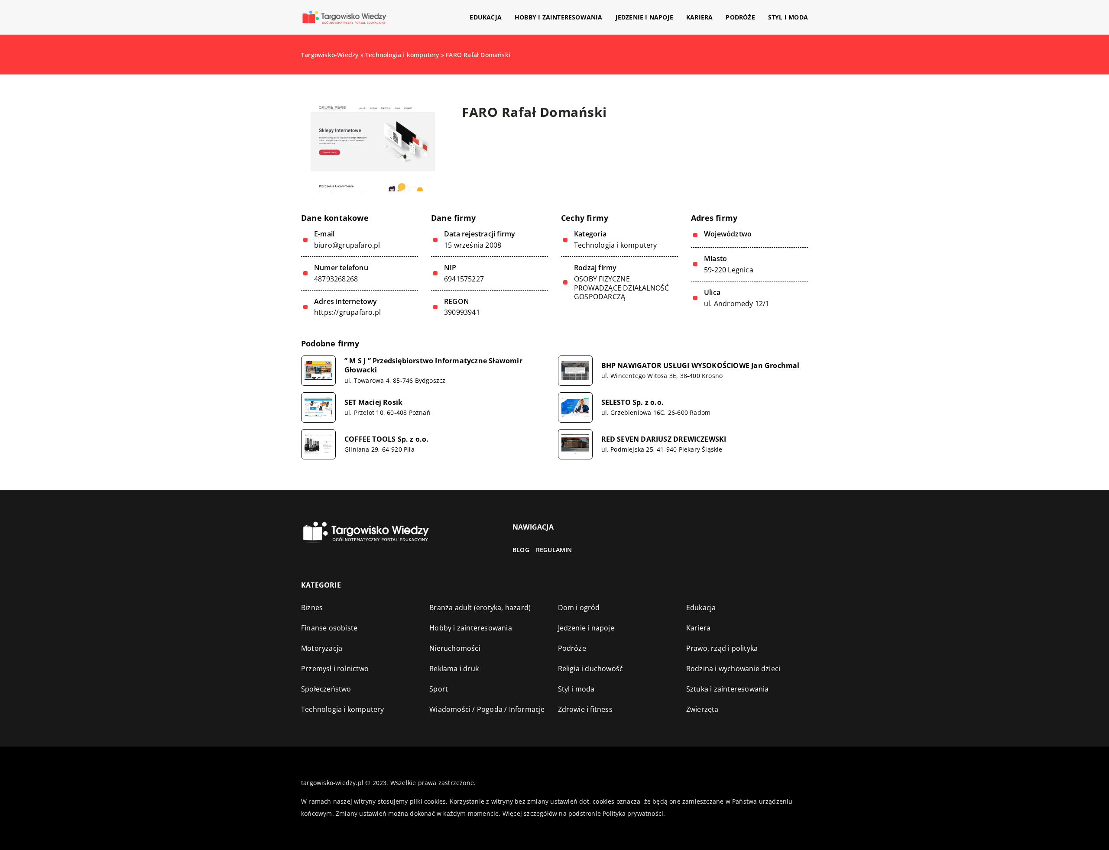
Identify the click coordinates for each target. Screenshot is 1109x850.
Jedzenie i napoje (644, 17)
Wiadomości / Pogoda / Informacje (487, 709)
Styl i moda (788, 17)
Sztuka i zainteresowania (727, 689)
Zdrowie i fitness (585, 709)
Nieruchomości (454, 648)
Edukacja (486, 17)
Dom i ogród (579, 607)
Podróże (740, 17)
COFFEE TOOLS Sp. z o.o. (386, 439)
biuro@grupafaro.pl (347, 245)
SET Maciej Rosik (373, 402)
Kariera (699, 17)
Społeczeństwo (326, 689)
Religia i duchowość (590, 668)
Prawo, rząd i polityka (722, 648)
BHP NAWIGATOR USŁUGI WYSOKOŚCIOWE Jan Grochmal (700, 365)
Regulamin (554, 550)
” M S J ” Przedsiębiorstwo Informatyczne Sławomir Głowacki (433, 365)
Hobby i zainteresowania (559, 17)
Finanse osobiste (329, 628)
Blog (520, 550)
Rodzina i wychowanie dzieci (733, 668)
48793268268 (336, 279)
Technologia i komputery (615, 245)
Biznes (312, 607)
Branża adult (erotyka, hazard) (480, 607)
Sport (438, 689)
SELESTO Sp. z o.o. (632, 402)
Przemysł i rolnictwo (335, 668)
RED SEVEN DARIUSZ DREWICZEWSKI (663, 439)
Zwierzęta (702, 709)
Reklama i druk (454, 668)
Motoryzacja (321, 648)
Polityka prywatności (633, 813)
